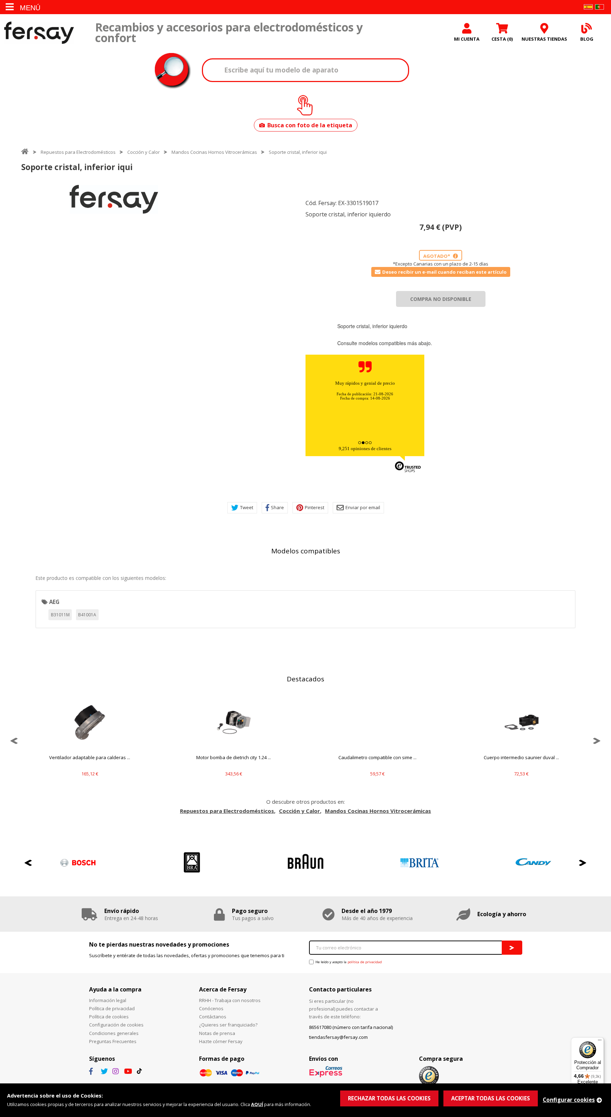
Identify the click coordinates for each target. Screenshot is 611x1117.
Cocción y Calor (143, 152)
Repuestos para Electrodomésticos (78, 152)
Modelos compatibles (305, 550)
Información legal (107, 1000)
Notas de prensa (217, 1033)
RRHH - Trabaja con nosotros (230, 1000)
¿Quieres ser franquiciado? (228, 1025)
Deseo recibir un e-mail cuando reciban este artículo (444, 272)
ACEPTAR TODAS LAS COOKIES (490, 1098)
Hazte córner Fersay (221, 1041)
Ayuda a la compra (115, 989)
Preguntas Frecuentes (112, 1041)
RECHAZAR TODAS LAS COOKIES (389, 1098)
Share (277, 507)
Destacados (305, 678)
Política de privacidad (112, 1008)
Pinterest (314, 507)
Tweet (246, 507)
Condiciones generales (114, 1033)
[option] (114, 199)
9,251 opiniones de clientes (365, 448)
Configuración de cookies (116, 1025)
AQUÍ (257, 1104)
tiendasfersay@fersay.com (338, 1037)
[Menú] (599, 1041)
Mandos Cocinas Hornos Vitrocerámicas (214, 152)
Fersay (39, 33)
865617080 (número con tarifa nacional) (351, 1027)
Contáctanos (212, 1016)
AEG (54, 601)
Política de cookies (109, 1016)
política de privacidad (365, 962)
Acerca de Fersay (222, 989)
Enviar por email (362, 507)
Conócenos (211, 1008)
